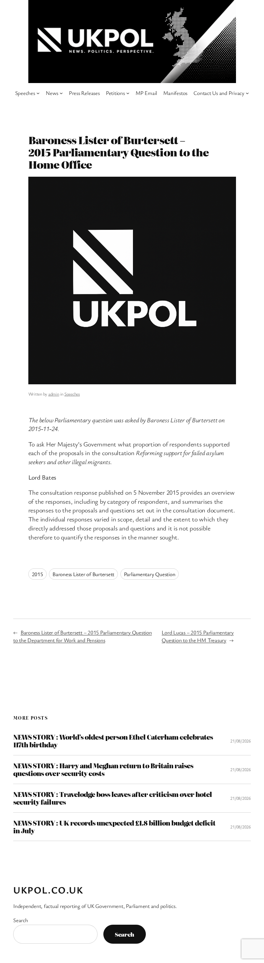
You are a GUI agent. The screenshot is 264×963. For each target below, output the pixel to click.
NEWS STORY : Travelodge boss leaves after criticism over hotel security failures (112, 798)
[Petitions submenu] (127, 93)
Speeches (72, 394)
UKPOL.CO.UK (48, 889)
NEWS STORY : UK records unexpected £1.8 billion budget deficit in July (114, 827)
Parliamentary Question (149, 574)
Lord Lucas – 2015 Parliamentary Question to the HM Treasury (198, 636)
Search (20, 920)
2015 (37, 574)
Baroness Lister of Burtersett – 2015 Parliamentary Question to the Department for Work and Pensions (82, 636)
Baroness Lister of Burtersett (83, 574)
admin (53, 394)
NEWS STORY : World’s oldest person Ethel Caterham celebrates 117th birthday (113, 741)
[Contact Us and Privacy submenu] (247, 93)
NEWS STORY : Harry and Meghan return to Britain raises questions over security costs (103, 769)
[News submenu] (61, 93)
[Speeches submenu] (38, 93)
